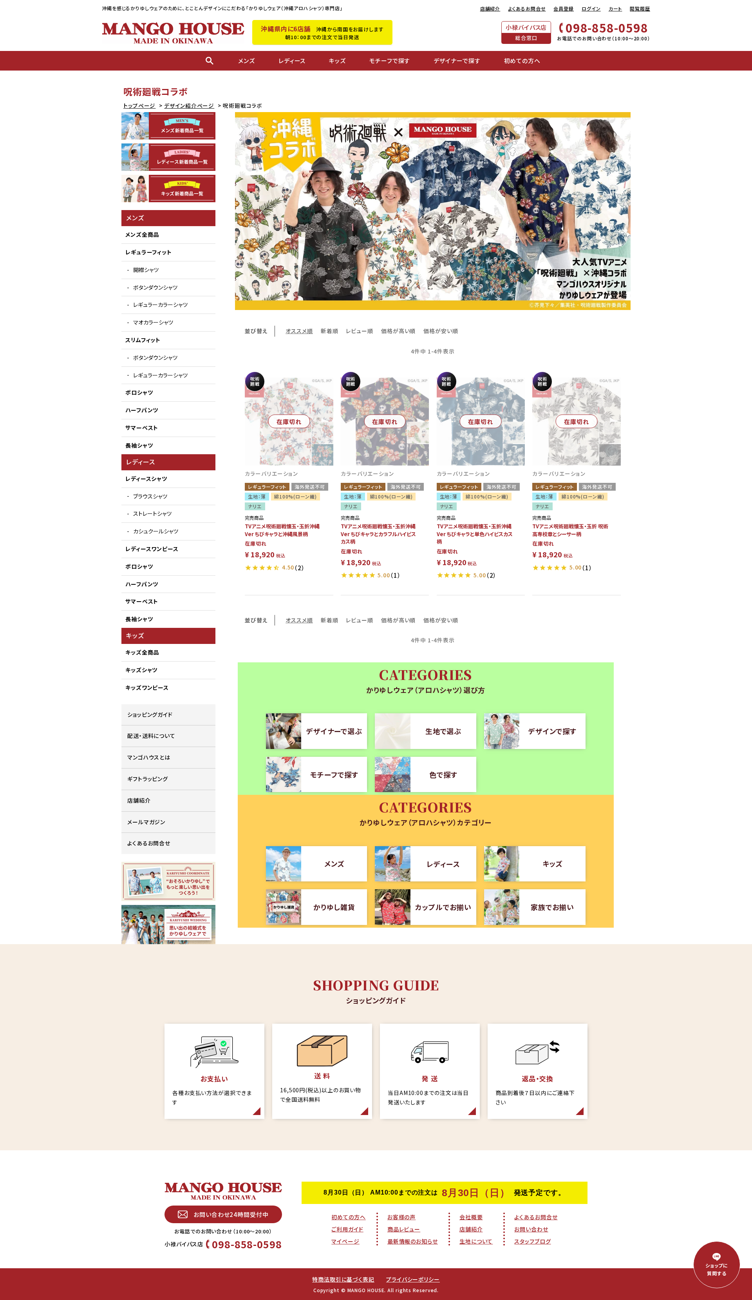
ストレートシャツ (152, 513)
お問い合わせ (531, 1229)
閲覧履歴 (640, 8)
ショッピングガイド (150, 714)
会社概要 (471, 1217)
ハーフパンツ (141, 410)
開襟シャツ (146, 270)
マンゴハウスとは (148, 757)
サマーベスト (141, 428)
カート (615, 8)
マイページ (345, 1241)
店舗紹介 (490, 8)
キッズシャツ (141, 670)
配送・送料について (151, 736)
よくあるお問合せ (527, 8)
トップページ (139, 105)
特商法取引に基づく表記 (343, 1279)
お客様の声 (401, 1217)
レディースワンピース (152, 549)
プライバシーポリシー (413, 1279)
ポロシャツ (139, 392)
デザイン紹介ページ (189, 105)
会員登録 (563, 8)
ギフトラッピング (147, 779)
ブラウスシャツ (150, 496)
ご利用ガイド (347, 1229)
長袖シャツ (139, 445)
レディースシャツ (146, 478)
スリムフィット (143, 340)
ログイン (591, 8)
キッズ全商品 (142, 652)
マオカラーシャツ (153, 322)
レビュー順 (359, 331)
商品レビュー (403, 1229)
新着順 (329, 331)
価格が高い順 (398, 331)
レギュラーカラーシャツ (160, 304)
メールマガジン (146, 822)
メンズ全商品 (142, 234)
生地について (476, 1241)
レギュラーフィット (148, 252)
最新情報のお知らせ (412, 1241)
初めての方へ (348, 1217)
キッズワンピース (147, 687)
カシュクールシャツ (155, 531)
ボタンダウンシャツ (155, 287)
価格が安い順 (440, 331)
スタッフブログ (532, 1241)
